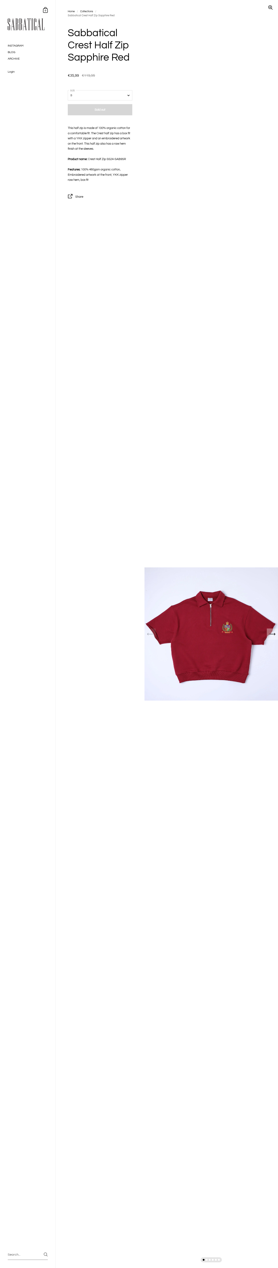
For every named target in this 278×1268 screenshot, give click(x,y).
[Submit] (46, 1254)
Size (72, 90)
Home (71, 11)
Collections (86, 11)
